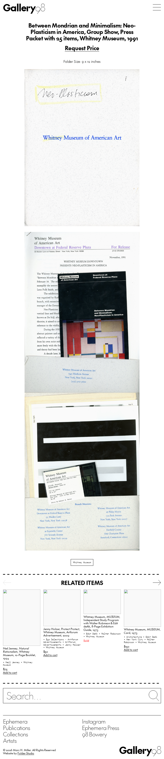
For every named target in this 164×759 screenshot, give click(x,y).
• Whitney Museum (53, 647)
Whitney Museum (82, 562)
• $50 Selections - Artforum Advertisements (60, 641)
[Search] (82, 698)
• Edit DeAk (91, 633)
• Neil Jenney (12, 662)
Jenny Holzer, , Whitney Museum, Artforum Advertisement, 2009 (61, 632)
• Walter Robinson (110, 633)
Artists (10, 740)
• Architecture (133, 636)
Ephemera (15, 721)
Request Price (82, 48)
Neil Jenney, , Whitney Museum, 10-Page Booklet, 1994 (19, 653)
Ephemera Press (100, 727)
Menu (157, 7)
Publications (16, 727)
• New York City (134, 639)
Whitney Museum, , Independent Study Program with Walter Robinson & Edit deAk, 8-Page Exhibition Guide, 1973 (101, 623)
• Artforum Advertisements (59, 643)
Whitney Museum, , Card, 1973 (142, 630)
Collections (15, 734)
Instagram (93, 721)
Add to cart (10, 672)
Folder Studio (26, 753)
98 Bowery (94, 734)
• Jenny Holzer (72, 644)
